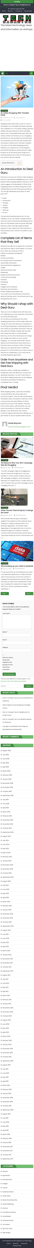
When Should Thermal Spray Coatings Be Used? (17, 511)
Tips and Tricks (7, 1228)
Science (5, 1208)
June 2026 (6, 759)
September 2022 (8, 926)
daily (15, 129)
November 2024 (8, 824)
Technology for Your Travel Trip (6, 594)
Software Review (8, 1220)
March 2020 (6, 1036)
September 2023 (8, 877)
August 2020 (7, 1020)
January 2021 (7, 1004)
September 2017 (8, 1159)
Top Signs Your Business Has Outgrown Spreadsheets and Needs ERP (15, 727)
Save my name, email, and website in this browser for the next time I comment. (8, 663)
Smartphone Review (9, 1212)
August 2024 (7, 836)
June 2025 (6, 804)
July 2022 (6, 934)
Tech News (4, 110)
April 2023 (6, 897)
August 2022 (7, 930)
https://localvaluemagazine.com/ (19, 427)
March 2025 (6, 812)
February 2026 (7, 775)
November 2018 (8, 1102)
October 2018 (7, 1106)
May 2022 (6, 942)
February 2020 (7, 1040)
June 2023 (6, 889)
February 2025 (7, 816)
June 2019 (6, 1073)
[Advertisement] (17, 53)
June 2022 (6, 938)
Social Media (7, 1216)
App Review (6, 1175)
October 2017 (7, 1155)
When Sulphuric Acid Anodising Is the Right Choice (16, 706)
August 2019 (6, 1065)
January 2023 (7, 910)
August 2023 (7, 881)
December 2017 (8, 1147)
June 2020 (6, 1024)
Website (5, 647)
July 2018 (5, 1118)
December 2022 (8, 914)
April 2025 (6, 808)
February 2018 (7, 1138)
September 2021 (8, 971)
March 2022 (6, 951)
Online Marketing (8, 1204)
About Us (10, 11)
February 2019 (7, 1089)
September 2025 (8, 795)
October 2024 (7, 828)
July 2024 (6, 840)
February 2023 (7, 906)
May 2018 (5, 1126)
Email (5, 640)
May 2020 (6, 1028)
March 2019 (6, 1085)
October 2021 (7, 967)
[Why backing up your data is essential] (17, 551)
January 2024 (7, 861)
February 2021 (7, 1000)
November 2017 (8, 1151)
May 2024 (6, 849)
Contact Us (18, 11)
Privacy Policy (28, 11)
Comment (7, 613)
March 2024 (6, 853)
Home (4, 11)
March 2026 (6, 771)
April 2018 (5, 1130)
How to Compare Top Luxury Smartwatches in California (18, 699)
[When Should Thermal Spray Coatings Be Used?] (17, 497)
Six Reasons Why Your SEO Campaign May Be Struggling (16, 464)
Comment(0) (6, 120)
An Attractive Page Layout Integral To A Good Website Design (30, 594)
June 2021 (6, 983)
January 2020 (7, 1044)
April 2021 (5, 991)
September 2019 (8, 1061)
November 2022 (8, 918)
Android (5, 1171)
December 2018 (8, 1098)
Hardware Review (8, 1192)
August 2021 (6, 975)
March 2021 (6, 995)
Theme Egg (27, 1241)
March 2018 (6, 1134)
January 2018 (7, 1142)
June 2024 (6, 844)
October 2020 (7, 1016)
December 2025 (8, 783)
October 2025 (7, 791)
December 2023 (8, 865)
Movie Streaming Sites (10, 1200)
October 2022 (7, 922)
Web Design (6, 1233)
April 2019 (5, 1081)
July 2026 (6, 755)
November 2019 (8, 1053)
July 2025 (6, 800)
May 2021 (5, 987)
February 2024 (7, 857)
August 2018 (6, 1114)
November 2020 (8, 1012)
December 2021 (8, 959)
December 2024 (8, 820)
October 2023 (7, 873)
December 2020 (8, 1008)
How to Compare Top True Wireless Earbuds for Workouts (17, 720)
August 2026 (7, 751)
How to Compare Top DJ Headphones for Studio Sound (16, 713)
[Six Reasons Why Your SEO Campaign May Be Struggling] (17, 448)
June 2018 (6, 1122)
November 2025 (8, 787)
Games (5, 1188)
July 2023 (6, 885)
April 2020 (6, 1032)
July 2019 (5, 1069)
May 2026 (6, 763)
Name (5, 632)
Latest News (6, 1196)
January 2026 (7, 779)
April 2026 (6, 767)
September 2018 (8, 1110)
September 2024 (8, 832)
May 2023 (6, 893)
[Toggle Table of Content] (18, 163)
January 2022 (7, 955)
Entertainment (7, 1179)
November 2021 (8, 963)
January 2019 (7, 1093)
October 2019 (7, 1057)
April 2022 (6, 946)
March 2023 (6, 902)
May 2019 (5, 1077)
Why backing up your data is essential (17, 566)
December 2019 (8, 1049)
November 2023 (8, 869)
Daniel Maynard (20, 118)
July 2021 (5, 979)
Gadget (5, 1184)
